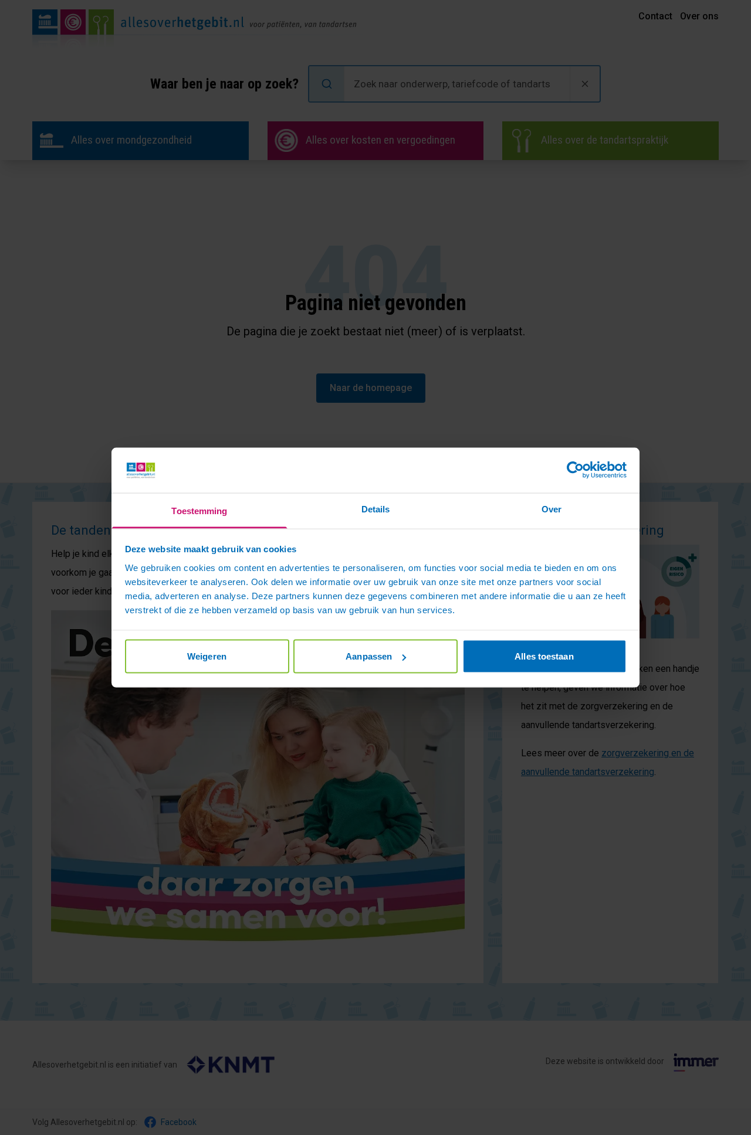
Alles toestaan (544, 656)
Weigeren (206, 656)
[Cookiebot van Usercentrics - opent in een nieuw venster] (575, 470)
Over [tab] (551, 509)
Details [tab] (375, 509)
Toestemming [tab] (199, 510)
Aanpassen (369, 656)
